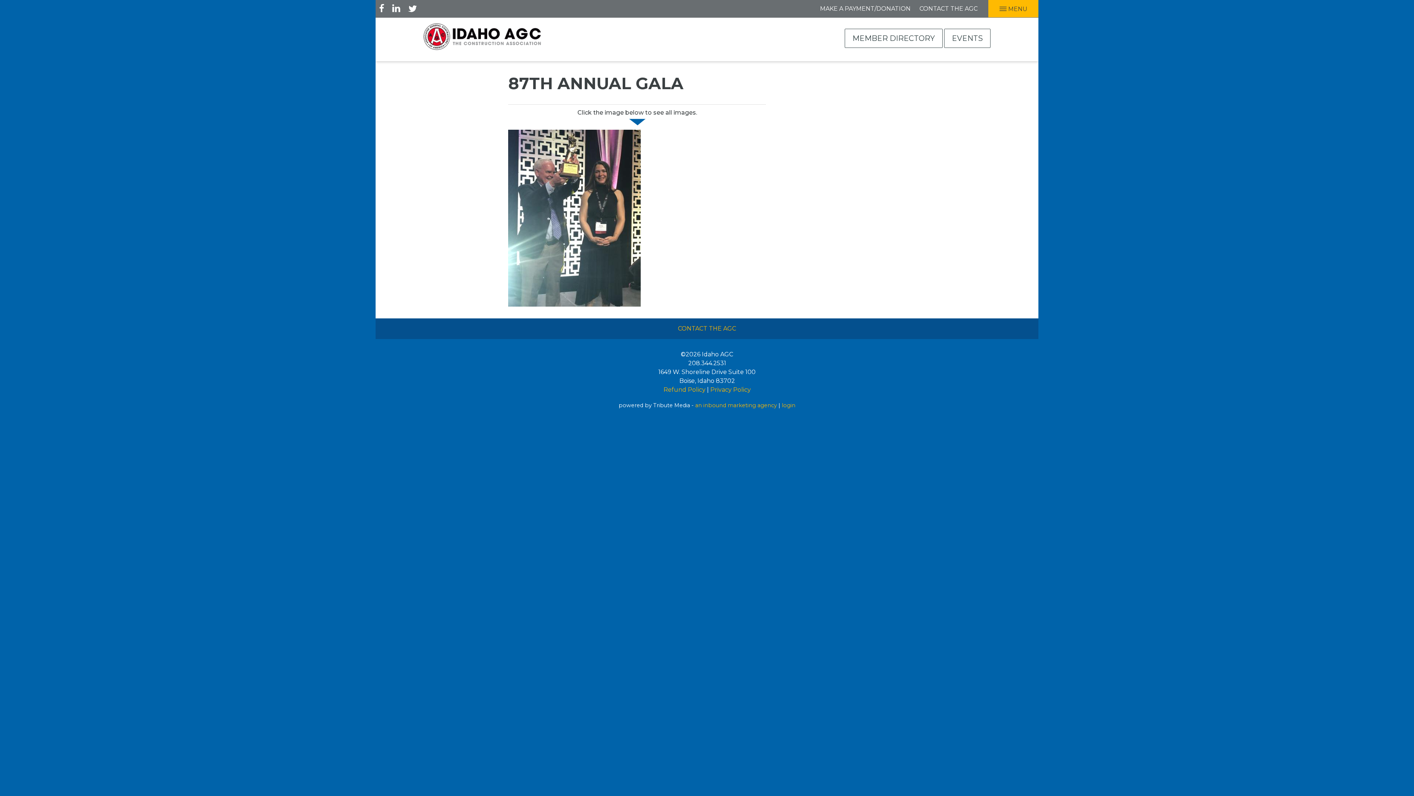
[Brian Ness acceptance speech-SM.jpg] (574, 217)
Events (967, 38)
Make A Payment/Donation (865, 8)
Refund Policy (685, 389)
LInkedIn (396, 8)
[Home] (482, 36)
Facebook (381, 8)
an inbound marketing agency (736, 405)
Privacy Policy (730, 389)
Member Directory (893, 38)
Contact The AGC (707, 328)
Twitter (412, 8)
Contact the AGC (948, 8)
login (788, 405)
